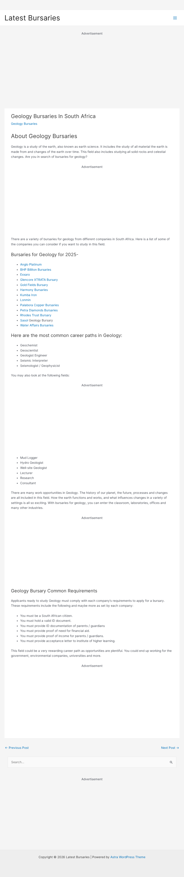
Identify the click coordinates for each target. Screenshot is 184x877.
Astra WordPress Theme (127, 857)
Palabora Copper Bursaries (39, 305)
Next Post (170, 748)
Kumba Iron (28, 295)
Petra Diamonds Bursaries (39, 310)
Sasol (24, 320)
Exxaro (25, 274)
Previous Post (17, 748)
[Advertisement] (92, 67)
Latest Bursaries (32, 17)
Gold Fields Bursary (34, 285)
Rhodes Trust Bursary (35, 315)
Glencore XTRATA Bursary (39, 279)
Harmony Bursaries (34, 290)
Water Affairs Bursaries (36, 325)
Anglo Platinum (31, 264)
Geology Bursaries (24, 123)
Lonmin (25, 300)
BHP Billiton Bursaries (35, 269)
